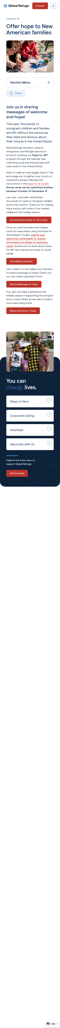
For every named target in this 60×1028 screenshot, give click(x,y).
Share (18, 93)
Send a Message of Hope (24, 284)
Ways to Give (19, 401)
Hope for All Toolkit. (38, 183)
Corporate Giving (22, 415)
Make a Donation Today (23, 310)
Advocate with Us (22, 444)
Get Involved (17, 473)
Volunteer (17, 430)
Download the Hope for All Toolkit (29, 220)
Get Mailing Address (21, 261)
